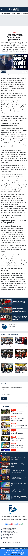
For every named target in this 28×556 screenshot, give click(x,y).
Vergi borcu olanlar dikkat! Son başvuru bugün (17, 432)
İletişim (4, 542)
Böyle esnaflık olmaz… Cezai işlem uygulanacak (18, 419)
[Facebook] (6, 524)
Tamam (22, 554)
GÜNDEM (19, 13)
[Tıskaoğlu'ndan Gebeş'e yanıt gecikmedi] (14, 62)
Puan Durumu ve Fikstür (8, 534)
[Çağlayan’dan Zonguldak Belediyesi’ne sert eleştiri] (7, 367)
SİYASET (14, 32)
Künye (9, 542)
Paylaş (4, 71)
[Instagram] (14, 524)
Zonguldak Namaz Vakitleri (9, 531)
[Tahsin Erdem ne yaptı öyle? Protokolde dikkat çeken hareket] (21, 340)
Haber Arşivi (5, 538)
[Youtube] (19, 524)
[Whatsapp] (21, 524)
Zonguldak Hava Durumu (8, 529)
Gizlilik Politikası (16, 542)
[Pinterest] (11, 524)
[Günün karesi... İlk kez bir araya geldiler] (7, 353)
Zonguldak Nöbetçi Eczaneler (9, 528)
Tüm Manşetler (6, 535)
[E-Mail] (10, 329)
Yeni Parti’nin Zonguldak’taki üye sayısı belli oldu (20, 372)
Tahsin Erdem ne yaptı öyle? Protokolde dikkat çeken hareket (21, 346)
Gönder (4, 398)
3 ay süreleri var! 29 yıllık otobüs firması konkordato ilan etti (17, 439)
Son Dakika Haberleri (7, 537)
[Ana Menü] (1, 9)
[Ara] (26, 9)
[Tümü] (26, 406)
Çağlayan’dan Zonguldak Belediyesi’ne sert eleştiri (6, 372)
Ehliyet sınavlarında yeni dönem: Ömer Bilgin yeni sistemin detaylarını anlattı (19, 426)
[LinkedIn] (16, 524)
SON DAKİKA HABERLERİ (8, 13)
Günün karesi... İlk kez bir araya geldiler (6, 358)
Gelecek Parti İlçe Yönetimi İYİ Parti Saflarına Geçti (7, 345)
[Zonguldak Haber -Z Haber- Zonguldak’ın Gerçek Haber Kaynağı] (14, 9)
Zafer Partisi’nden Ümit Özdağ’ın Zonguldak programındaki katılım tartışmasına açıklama (20, 359)
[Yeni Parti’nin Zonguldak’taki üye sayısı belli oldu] (21, 367)
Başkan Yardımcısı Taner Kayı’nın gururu (17, 412)
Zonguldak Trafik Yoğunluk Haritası (11, 532)
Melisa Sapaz (4, 74)
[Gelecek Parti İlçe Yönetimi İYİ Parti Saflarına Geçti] (7, 340)
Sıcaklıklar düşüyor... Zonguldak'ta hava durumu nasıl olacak (18, 446)
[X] (9, 524)
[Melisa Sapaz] (4, 327)
